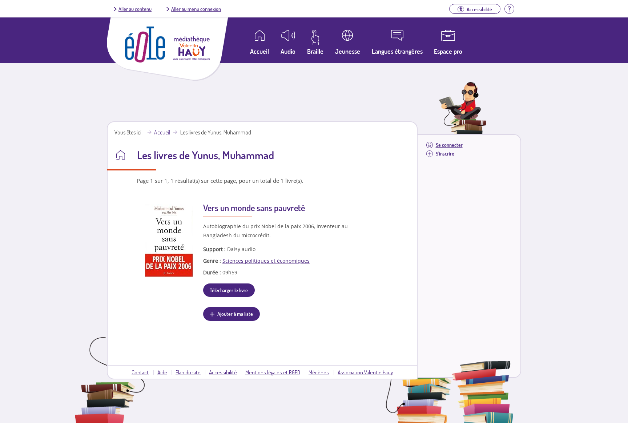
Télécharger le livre (229, 290)
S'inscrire (445, 153)
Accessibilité (223, 372)
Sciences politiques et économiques (266, 260)
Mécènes (319, 372)
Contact (140, 372)
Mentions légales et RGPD (272, 372)
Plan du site (188, 372)
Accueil (162, 132)
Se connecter (449, 145)
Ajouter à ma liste (235, 313)
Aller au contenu (135, 8)
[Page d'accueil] (145, 60)
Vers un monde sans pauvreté (254, 207)
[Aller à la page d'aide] (509, 8)
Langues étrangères (397, 51)
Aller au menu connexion (196, 8)
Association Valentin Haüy (365, 372)
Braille (315, 51)
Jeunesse (347, 51)
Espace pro (448, 51)
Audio (288, 51)
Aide (162, 372)
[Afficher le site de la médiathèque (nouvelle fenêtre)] (191, 58)
